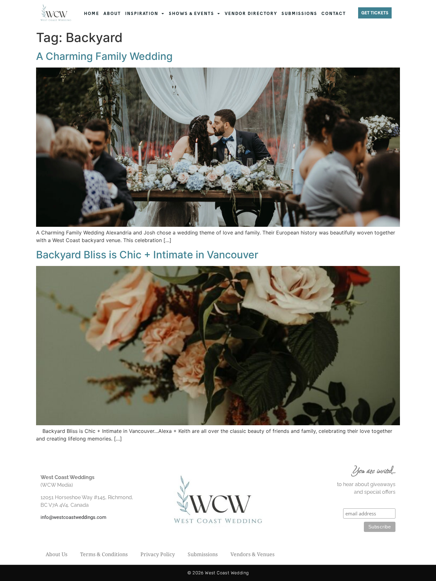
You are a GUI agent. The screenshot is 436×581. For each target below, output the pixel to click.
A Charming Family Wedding (104, 56)
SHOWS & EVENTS (191, 13)
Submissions (203, 554)
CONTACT (333, 13)
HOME (91, 13)
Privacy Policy (157, 554)
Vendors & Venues (252, 554)
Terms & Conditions (104, 554)
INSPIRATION (141, 13)
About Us (56, 554)
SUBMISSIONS (299, 13)
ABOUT (112, 13)
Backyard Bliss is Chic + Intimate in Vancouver (147, 254)
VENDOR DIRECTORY (251, 13)
